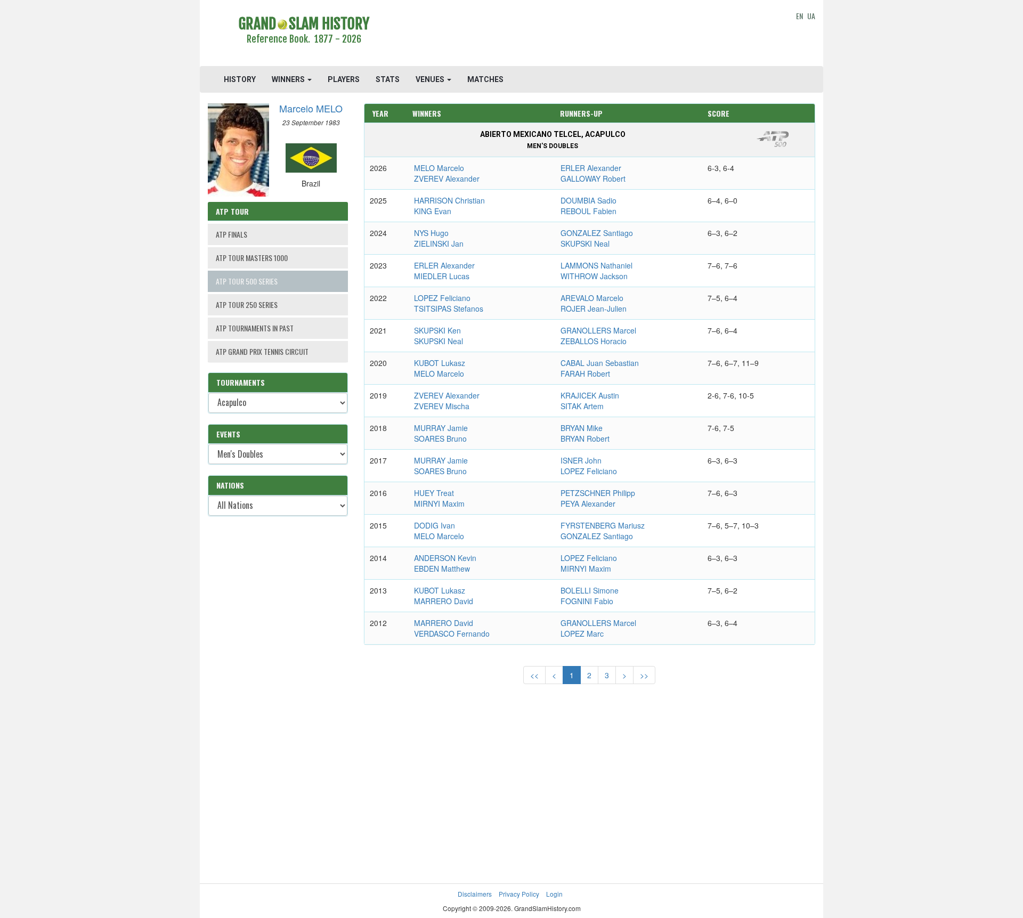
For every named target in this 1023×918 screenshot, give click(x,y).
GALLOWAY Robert (593, 178)
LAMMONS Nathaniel (596, 265)
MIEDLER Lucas (441, 276)
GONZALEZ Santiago (597, 233)
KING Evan (432, 211)
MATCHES (485, 79)
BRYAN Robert (585, 438)
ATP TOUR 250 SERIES (247, 304)
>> (644, 675)
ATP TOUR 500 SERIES (247, 281)
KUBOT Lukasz (439, 363)
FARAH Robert (585, 373)
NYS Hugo (431, 233)
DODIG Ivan (434, 525)
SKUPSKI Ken (437, 330)
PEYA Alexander (588, 503)
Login (554, 893)
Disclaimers (475, 893)
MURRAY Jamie (441, 428)
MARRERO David (443, 601)
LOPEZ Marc (582, 633)
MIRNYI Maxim (439, 503)
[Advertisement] (590, 35)
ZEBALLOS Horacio (594, 341)
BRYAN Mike (582, 428)
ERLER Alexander (591, 168)
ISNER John (581, 460)
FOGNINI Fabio (587, 601)
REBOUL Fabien (588, 211)
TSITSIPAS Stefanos (448, 308)
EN (799, 15)
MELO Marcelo (439, 168)
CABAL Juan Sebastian (600, 363)
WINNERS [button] (289, 79)
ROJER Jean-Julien (594, 308)
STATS (388, 79)
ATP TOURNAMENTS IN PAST (255, 328)
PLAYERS (344, 79)
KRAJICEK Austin (590, 395)
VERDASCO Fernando (452, 633)
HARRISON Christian (449, 200)
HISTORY (240, 79)
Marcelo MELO (311, 108)
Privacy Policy (519, 893)
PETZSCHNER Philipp (598, 493)
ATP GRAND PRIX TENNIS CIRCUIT (262, 351)
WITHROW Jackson (594, 276)
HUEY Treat (434, 493)
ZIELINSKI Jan (439, 243)
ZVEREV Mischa (441, 406)
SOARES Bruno (440, 438)
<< (534, 675)
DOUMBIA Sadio (588, 200)
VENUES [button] (431, 79)
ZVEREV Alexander (447, 178)
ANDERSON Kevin (445, 558)
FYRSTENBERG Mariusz (603, 525)
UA (811, 15)
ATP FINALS (231, 234)
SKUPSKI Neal (585, 243)
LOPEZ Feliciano (442, 298)
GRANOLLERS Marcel (598, 330)
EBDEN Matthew (442, 568)
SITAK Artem (582, 406)
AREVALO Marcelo (592, 298)
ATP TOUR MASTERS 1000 (252, 257)
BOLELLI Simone (590, 590)
